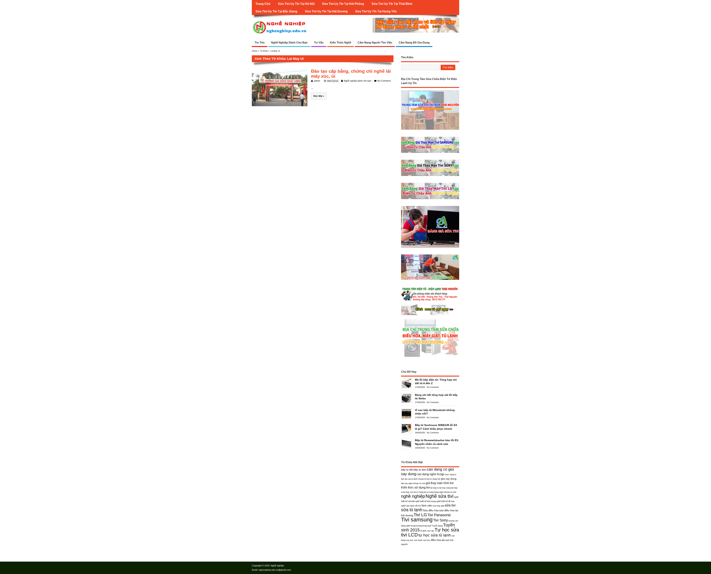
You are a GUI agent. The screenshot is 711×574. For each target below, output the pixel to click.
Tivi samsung (417, 519)
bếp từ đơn (419, 469)
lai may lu (434, 488)
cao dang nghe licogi (430, 474)
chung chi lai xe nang (427, 479)
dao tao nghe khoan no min (413, 483)
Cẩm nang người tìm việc (375, 42)
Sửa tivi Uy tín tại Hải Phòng (343, 3)
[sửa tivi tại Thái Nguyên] (430, 129)
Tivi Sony (440, 520)
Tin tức (260, 42)
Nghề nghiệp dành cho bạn (289, 42)
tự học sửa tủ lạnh (434, 535)
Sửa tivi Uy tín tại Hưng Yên (376, 11)
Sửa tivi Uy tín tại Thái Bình (392, 3)
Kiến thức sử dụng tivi (415, 487)
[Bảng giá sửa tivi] (430, 247)
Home (254, 51)
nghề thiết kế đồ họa (445, 501)
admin (317, 81)
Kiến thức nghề (340, 42)
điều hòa (436, 539)
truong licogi (421, 526)
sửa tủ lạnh (411, 509)
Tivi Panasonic (439, 515)
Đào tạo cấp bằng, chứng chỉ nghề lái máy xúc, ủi (351, 73)
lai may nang (445, 488)
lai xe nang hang (431, 492)
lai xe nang (418, 492)
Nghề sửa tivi (439, 496)
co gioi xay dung (446, 478)
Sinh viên (426, 505)
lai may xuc (408, 492)
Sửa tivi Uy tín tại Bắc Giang (276, 11)
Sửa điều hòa (431, 510)
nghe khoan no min (447, 492)
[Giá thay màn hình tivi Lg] (430, 199)
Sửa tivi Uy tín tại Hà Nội (296, 3)
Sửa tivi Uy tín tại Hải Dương (326, 11)
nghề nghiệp (413, 496)
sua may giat (438, 506)
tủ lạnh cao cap (427, 531)
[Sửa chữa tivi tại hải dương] (430, 315)
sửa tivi (450, 505)
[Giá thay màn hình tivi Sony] (430, 175)
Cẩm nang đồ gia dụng (414, 42)
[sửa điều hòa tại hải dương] (430, 357)
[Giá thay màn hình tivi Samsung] (430, 152)
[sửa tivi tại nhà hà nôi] (430, 279)
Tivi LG (420, 514)
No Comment (384, 81)
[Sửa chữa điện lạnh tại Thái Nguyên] (430, 301)
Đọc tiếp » (318, 96)
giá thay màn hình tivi (440, 483)
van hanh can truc (422, 540)
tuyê (429, 526)
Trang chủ (263, 3)
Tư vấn (318, 42)
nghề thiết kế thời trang (425, 501)
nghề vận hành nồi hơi (411, 506)
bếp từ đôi (407, 469)
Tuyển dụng (437, 526)
